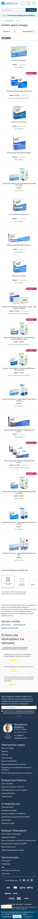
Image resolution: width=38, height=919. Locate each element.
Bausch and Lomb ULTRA (9, 628)
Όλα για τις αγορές (7, 748)
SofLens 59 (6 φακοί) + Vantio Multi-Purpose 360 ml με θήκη (19, 400)
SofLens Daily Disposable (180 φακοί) (19, 91)
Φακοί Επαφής (9, 20)
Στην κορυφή (28, 904)
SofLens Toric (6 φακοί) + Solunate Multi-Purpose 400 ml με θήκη (19, 369)
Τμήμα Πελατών (6, 796)
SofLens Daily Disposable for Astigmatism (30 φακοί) (19, 430)
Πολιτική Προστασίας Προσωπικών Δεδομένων (16, 773)
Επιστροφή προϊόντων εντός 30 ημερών (14, 790)
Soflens (5, 38)
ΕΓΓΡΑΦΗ (19, 716)
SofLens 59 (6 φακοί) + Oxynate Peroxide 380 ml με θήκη (19, 554)
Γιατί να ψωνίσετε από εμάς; (10, 870)
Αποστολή (4, 755)
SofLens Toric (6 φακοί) (19, 122)
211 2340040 (18, 735)
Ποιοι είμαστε (5, 861)
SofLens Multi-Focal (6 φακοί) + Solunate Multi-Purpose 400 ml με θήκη (19, 338)
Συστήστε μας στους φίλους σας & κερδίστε (15, 817)
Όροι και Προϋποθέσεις (9, 761)
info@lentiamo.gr (19, 738)
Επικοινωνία (5, 874)
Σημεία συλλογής (7, 758)
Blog (2, 867)
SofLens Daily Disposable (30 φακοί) (19, 245)
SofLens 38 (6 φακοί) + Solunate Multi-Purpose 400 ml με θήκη (19, 492)
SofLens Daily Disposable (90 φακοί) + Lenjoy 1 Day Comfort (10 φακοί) (19, 307)
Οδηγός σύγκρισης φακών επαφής (12, 850)
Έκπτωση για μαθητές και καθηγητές (13, 814)
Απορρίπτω (28, 916)
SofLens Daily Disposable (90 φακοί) (19, 153)
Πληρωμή (4, 751)
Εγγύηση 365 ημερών (8, 793)
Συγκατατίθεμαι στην (19, 712)
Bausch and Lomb (20, 625)
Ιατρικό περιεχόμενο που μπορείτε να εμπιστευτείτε (18, 840)
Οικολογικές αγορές (8, 823)
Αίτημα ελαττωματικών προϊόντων (12, 787)
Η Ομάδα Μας (5, 864)
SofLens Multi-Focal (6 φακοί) (19, 214)
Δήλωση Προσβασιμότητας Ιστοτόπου (13, 764)
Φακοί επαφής (6, 625)
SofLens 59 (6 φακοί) (19, 60)
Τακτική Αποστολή (7, 807)
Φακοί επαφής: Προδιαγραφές (11, 834)
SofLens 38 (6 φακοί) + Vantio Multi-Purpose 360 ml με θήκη (19, 523)
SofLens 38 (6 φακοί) (19, 276)
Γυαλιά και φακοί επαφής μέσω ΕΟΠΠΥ (14, 844)
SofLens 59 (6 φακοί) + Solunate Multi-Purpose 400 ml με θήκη (19, 184)
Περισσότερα (6, 916)
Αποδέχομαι (17, 916)
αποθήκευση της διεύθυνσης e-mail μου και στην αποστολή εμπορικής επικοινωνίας (19, 712)
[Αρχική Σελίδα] (2, 20)
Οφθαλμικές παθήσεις (8, 837)
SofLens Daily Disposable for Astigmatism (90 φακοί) (19, 461)
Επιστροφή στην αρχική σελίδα (15, 904)
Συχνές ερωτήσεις (7, 784)
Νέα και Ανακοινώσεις (8, 847)
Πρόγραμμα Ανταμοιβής (9, 810)
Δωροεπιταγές (6, 820)
